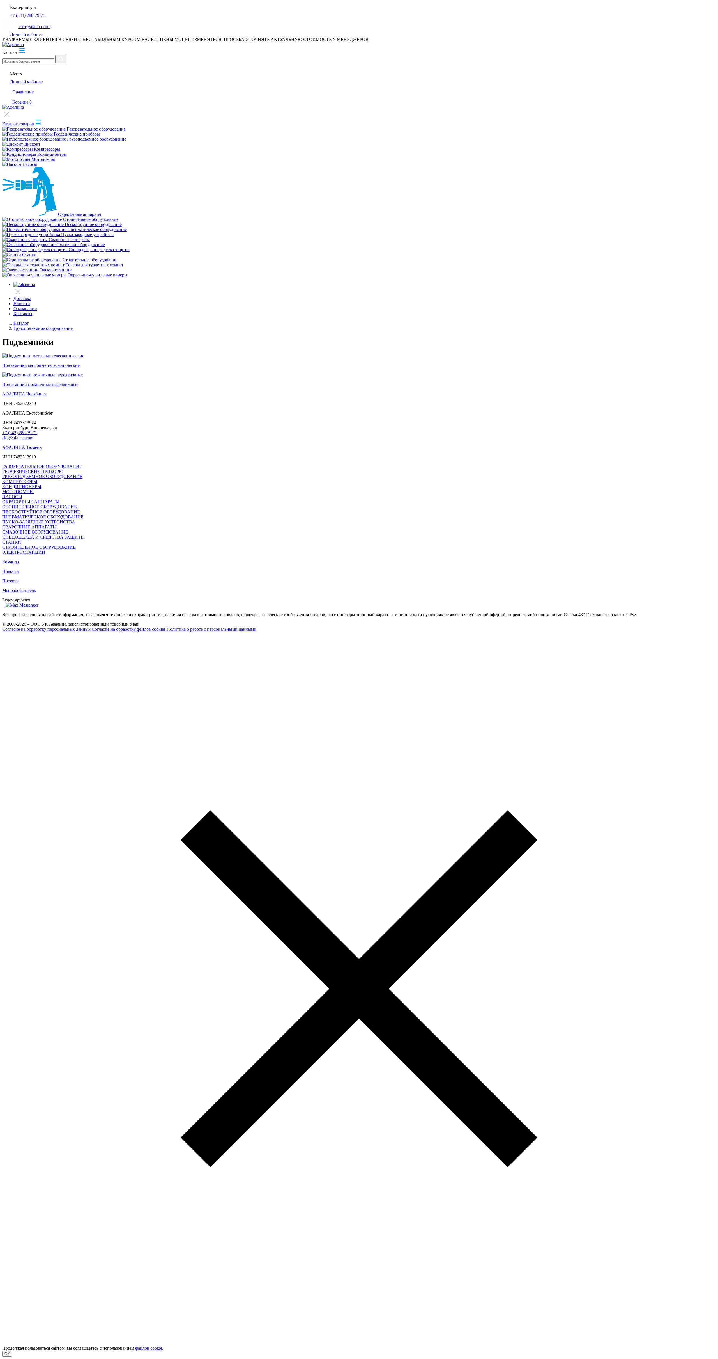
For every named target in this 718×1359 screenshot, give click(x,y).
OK (7, 1354)
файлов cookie (148, 1348)
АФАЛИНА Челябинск (24, 394)
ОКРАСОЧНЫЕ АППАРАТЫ (30, 501)
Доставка (22, 298)
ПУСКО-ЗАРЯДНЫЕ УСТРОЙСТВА (38, 522)
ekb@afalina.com (17, 437)
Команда (10, 561)
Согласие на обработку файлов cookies (129, 629)
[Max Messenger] (22, 605)
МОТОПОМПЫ (18, 491)
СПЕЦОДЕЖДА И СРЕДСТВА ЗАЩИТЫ (43, 537)
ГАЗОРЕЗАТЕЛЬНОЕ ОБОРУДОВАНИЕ (42, 466)
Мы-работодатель (19, 590)
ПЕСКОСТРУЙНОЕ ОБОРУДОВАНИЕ (41, 511)
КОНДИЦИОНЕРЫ (21, 486)
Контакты (22, 313)
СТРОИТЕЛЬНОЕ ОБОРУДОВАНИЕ (39, 547)
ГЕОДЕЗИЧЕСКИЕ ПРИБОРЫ (32, 471)
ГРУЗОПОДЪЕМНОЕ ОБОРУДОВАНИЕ (42, 476)
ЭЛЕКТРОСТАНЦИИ (23, 552)
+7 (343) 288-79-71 (19, 432)
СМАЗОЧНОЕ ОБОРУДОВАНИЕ (35, 532)
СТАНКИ (11, 542)
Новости (21, 303)
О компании (25, 308)
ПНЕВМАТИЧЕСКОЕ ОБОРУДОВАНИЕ (43, 516)
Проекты (10, 580)
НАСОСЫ (12, 496)
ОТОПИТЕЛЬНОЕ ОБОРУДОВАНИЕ (39, 506)
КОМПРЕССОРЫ (19, 481)
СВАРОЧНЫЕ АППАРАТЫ (29, 527)
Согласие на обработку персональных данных (47, 629)
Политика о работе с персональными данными (211, 629)
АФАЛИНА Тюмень (22, 447)
